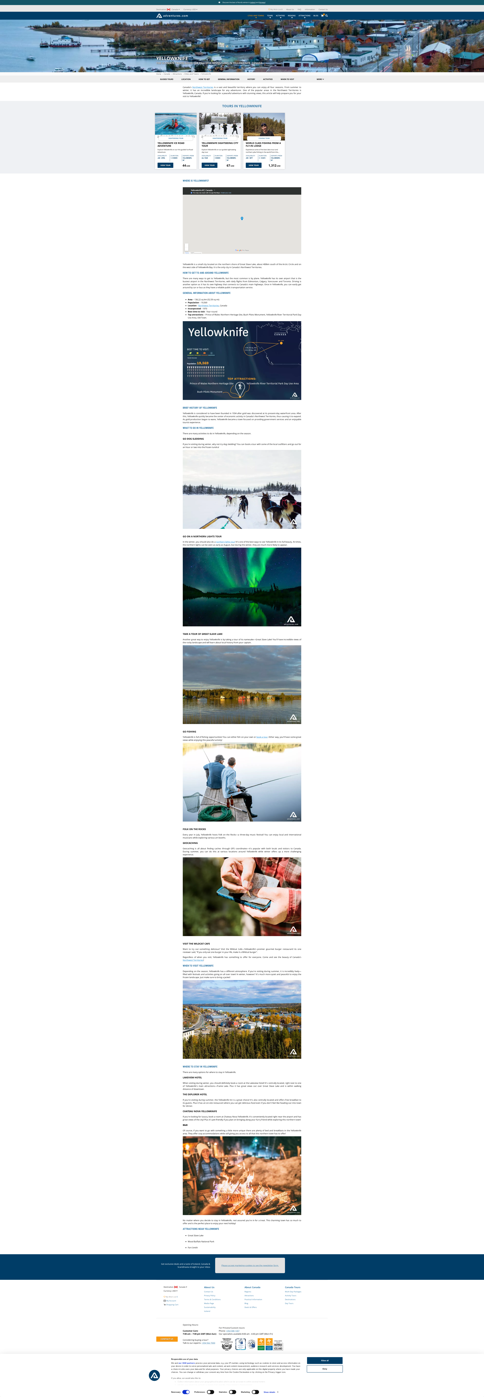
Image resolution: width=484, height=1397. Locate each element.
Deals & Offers (251, 1307)
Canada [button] (167, 9)
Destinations (290, 1299)
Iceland (252, 2)
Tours (270, 15)
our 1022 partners (186, 1363)
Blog (315, 15)
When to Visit (287, 79)
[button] (190, 9)
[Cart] (322, 15)
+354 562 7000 (208, 1343)
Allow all (325, 1360)
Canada (167, 74)
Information (310, 9)
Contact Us (323, 9)
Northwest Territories (202, 87)
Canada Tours (292, 1287)
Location (186, 79)
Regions (292, 15)
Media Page (209, 1303)
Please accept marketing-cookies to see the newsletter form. (250, 1265)
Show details (269, 1392)
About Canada (252, 1287)
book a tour (262, 737)
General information (228, 79)
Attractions (304, 15)
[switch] (210, 1392)
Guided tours (166, 79)
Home (158, 74)
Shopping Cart (172, 1304)
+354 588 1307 (232, 1330)
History (251, 79)
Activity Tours (290, 1295)
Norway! (262, 2)
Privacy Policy (209, 1295)
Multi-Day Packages (293, 1291)
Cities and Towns (256, 15)
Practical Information (253, 1299)
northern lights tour (225, 541)
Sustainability (210, 1307)
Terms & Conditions (212, 1299)
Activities (280, 15)
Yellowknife (206, 74)
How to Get (204, 79)
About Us (290, 9)
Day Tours (289, 1303)
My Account (171, 1300)
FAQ (299, 9)
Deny (325, 1369)
